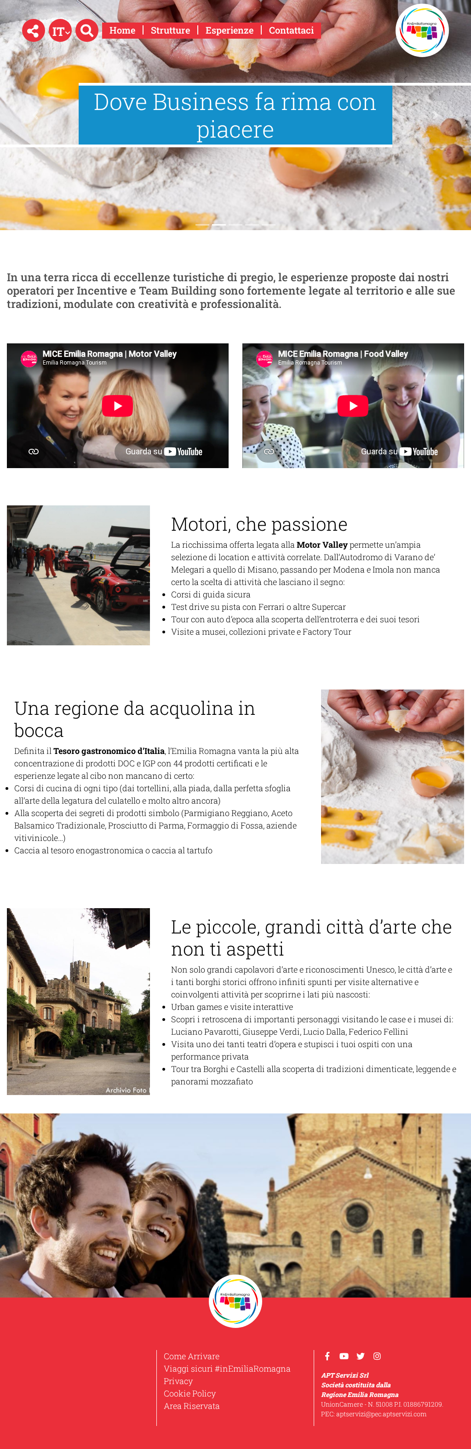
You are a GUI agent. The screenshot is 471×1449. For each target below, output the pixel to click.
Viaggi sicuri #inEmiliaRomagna (227, 1368)
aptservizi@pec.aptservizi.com (381, 1413)
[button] (33, 30)
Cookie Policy (190, 1393)
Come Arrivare (191, 1356)
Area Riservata (192, 1405)
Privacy (178, 1380)
